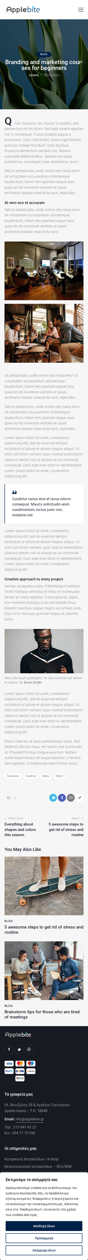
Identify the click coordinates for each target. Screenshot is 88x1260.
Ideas (45, 776)
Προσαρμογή (44, 1238)
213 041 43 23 (24, 1127)
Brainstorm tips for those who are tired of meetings (42, 1014)
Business (13, 776)
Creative (30, 776)
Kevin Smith (33, 682)
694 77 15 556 (23, 1133)
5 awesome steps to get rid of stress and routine (44, 930)
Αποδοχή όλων (44, 1226)
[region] (44, 1216)
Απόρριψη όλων (44, 1250)
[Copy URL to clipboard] (79, 798)
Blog (43, 54)
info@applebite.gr (30, 1119)
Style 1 (60, 776)
